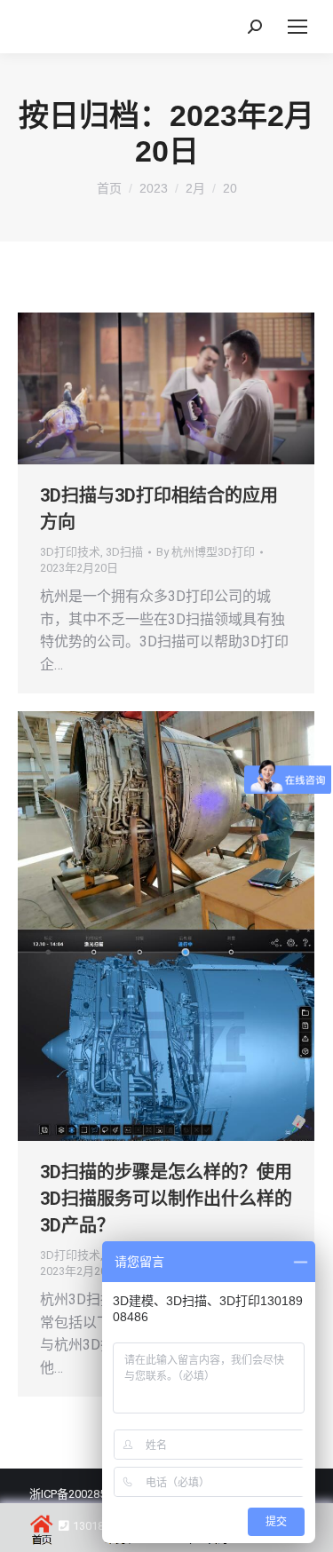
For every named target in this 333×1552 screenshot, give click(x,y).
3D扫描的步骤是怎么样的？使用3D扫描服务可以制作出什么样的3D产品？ (166, 1198)
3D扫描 (124, 551)
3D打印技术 (70, 551)
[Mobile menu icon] (297, 26)
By (205, 551)
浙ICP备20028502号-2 (84, 1494)
